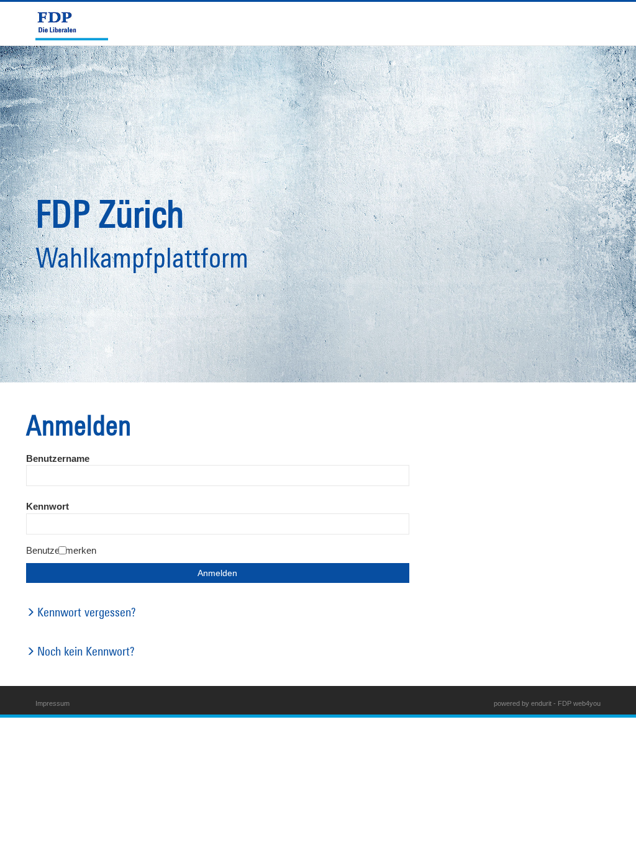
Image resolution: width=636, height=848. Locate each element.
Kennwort (47, 506)
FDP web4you (579, 703)
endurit (541, 703)
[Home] (77, 23)
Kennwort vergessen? (86, 612)
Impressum (52, 703)
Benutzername (57, 458)
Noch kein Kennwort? (86, 651)
